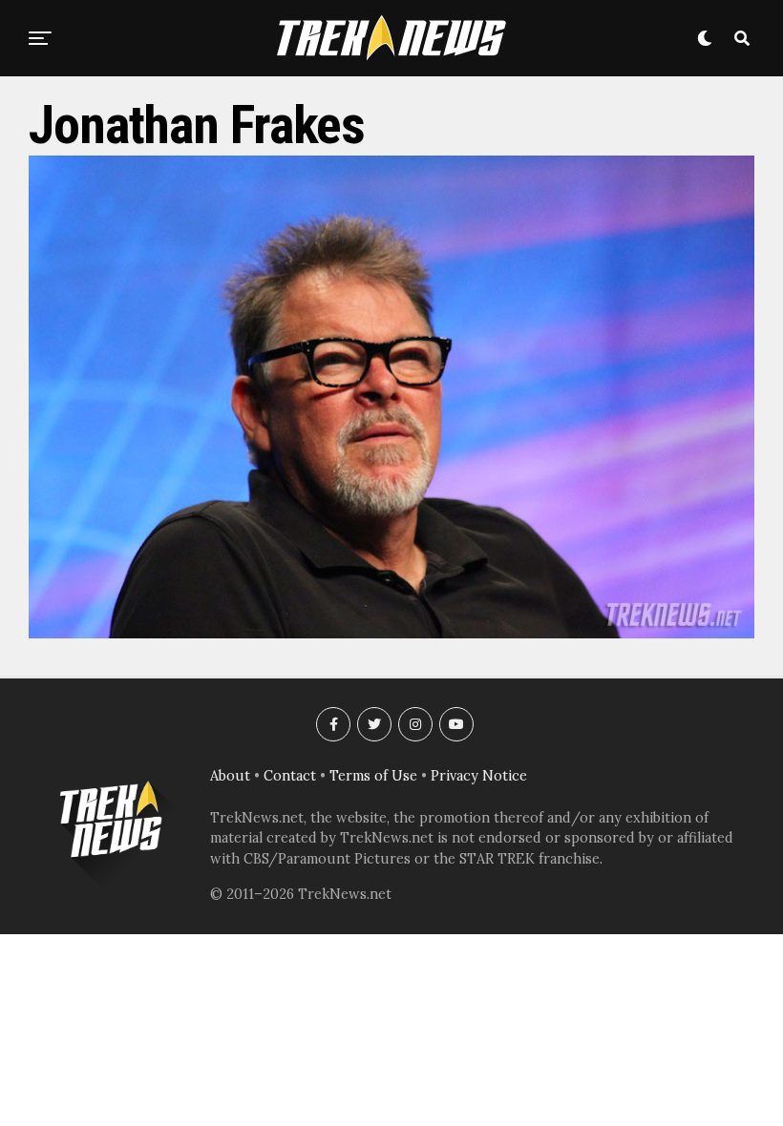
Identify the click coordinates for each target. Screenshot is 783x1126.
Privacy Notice (479, 775)
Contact (290, 775)
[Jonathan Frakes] (391, 632)
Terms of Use (373, 775)
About (230, 775)
